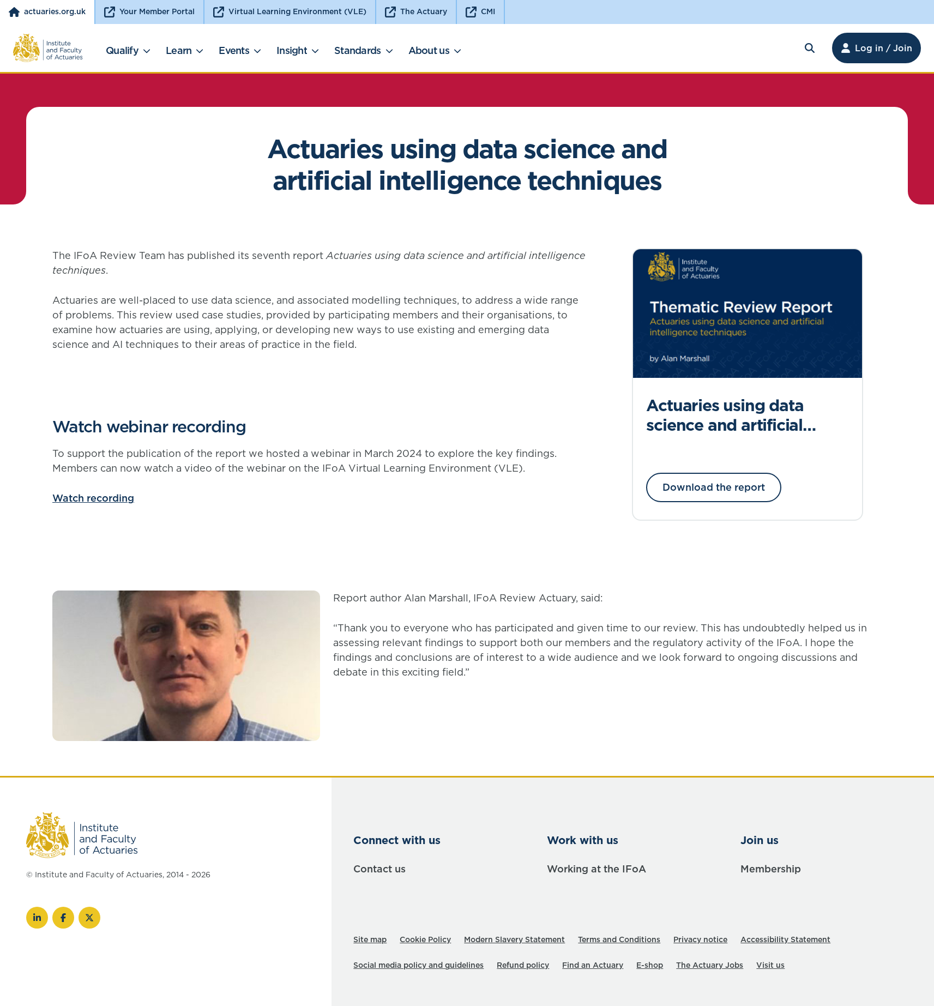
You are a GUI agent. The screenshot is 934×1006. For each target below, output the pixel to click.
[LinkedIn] (37, 918)
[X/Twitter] (89, 918)
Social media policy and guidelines (418, 965)
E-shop (649, 965)
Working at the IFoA (596, 869)
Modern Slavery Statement (514, 939)
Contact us (379, 869)
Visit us (770, 965)
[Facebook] (63, 918)
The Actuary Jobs (709, 965)
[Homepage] (48, 48)
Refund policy (523, 965)
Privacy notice (700, 939)
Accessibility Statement (785, 939)
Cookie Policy (425, 939)
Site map (370, 939)
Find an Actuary (592, 965)
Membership (770, 869)
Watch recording (93, 498)
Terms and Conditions (619, 939)
